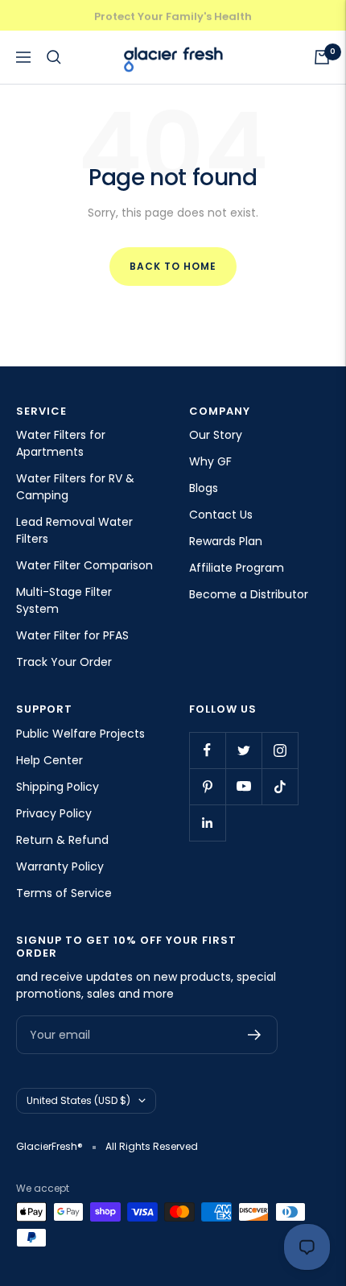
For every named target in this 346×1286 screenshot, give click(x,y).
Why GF (210, 461)
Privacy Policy (54, 813)
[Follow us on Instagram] (280, 750)
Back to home (173, 266)
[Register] (255, 1034)
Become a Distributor (248, 594)
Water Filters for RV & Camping (75, 486)
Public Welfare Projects (80, 734)
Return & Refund (62, 840)
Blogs (203, 488)
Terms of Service (64, 893)
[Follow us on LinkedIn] (207, 822)
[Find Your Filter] (54, 57)
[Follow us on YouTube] (243, 786)
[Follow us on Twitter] (243, 750)
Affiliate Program (236, 568)
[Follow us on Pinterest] (207, 786)
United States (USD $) (78, 1100)
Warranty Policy (60, 866)
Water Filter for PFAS (72, 635)
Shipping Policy (57, 787)
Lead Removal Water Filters (74, 530)
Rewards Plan (225, 541)
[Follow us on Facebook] (207, 750)
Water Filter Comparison (84, 565)
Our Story (215, 435)
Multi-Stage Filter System (64, 600)
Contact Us (221, 515)
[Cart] (322, 57)
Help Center (49, 760)
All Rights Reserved (151, 1146)
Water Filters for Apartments (60, 443)
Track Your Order (64, 662)
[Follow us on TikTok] (280, 786)
